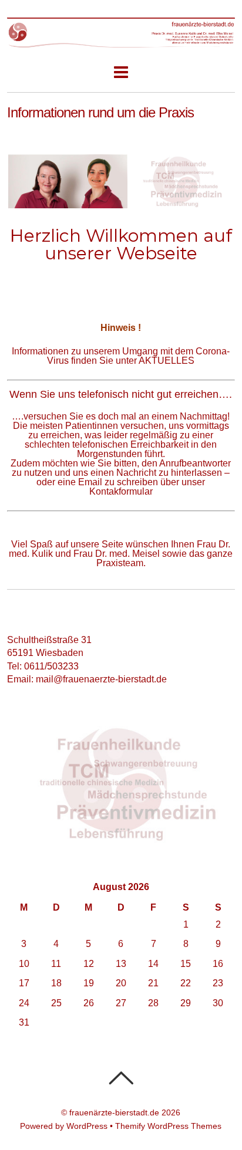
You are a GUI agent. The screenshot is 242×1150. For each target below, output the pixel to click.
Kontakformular (121, 491)
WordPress (86, 1126)
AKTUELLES (166, 361)
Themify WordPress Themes (168, 1126)
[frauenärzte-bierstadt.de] (120, 42)
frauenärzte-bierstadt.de (114, 1112)
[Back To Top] (121, 1078)
